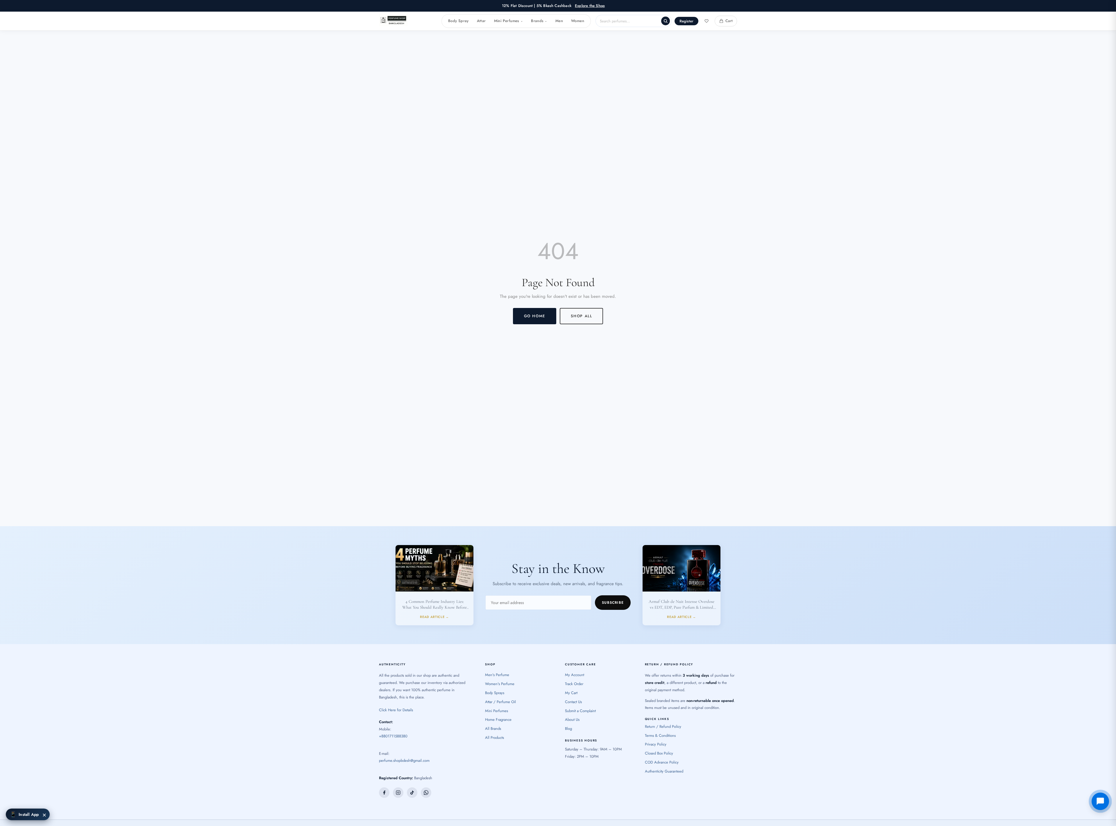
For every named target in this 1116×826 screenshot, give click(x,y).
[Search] (665, 21)
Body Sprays (494, 693)
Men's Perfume (497, 675)
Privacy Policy (655, 744)
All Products (494, 737)
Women (577, 21)
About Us (572, 719)
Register (686, 21)
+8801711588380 (393, 736)
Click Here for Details (396, 710)
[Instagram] (398, 792)
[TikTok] (412, 792)
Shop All (581, 316)
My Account (574, 675)
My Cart (571, 693)
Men (559, 21)
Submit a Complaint (580, 711)
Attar (481, 21)
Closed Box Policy (659, 753)
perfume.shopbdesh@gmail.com (404, 760)
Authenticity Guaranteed (664, 771)
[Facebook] (384, 792)
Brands (539, 21)
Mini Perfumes (508, 21)
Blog (568, 728)
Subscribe (613, 602)
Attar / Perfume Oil (500, 702)
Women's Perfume (499, 684)
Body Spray (458, 21)
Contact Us (573, 702)
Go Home (534, 316)
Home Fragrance (498, 719)
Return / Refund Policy (663, 726)
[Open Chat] (1100, 801)
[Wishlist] (706, 21)
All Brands (493, 728)
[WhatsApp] (426, 792)
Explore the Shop (590, 5)
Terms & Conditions (660, 735)
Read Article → (434, 616)
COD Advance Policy (662, 762)
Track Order (574, 684)
